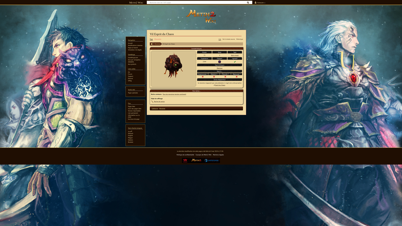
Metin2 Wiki (136, 2)
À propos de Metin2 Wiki (203, 155)
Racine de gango (159, 101)
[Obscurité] (219, 62)
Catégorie (155, 108)
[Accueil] (151, 44)
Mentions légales (218, 155)
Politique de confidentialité (185, 155)
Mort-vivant (235, 55)
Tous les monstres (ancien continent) (174, 94)
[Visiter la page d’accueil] (201, 16)
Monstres (157, 44)
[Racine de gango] (152, 101)
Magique (219, 68)
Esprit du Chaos (220, 85)
